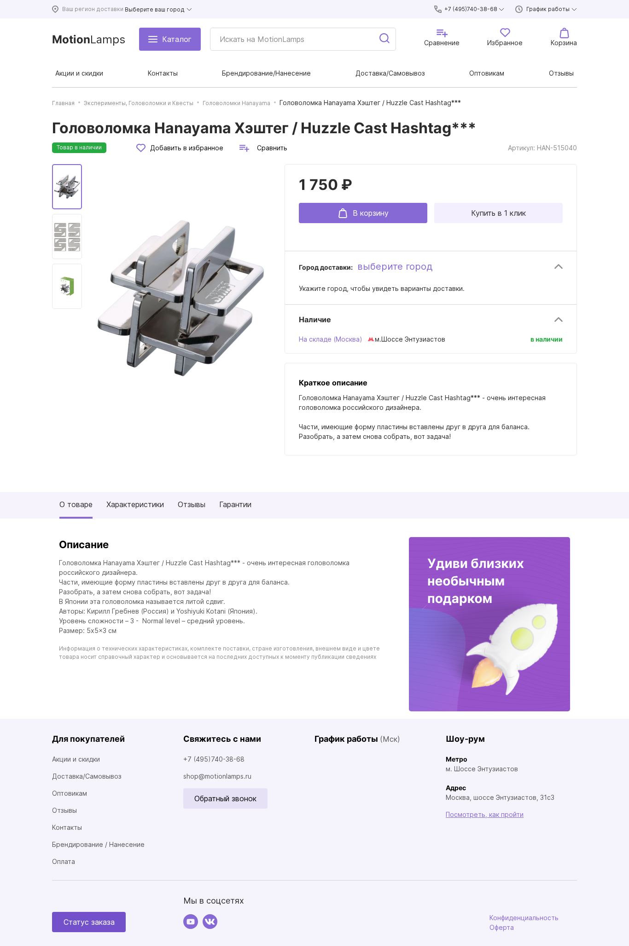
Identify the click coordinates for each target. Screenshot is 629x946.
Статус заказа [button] (89, 922)
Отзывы (191, 504)
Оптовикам (69, 793)
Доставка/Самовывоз (87, 776)
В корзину (371, 213)
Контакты (67, 827)
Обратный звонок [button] (225, 798)
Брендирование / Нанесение (98, 844)
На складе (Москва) (330, 339)
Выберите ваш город (155, 9)
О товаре (76, 504)
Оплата (63, 861)
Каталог (177, 39)
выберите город (394, 266)
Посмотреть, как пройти (485, 814)
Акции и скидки (76, 759)
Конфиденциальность (524, 918)
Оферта (501, 927)
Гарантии (235, 504)
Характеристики (135, 504)
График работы (548, 9)
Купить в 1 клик (498, 213)
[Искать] (385, 39)
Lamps (88, 39)
